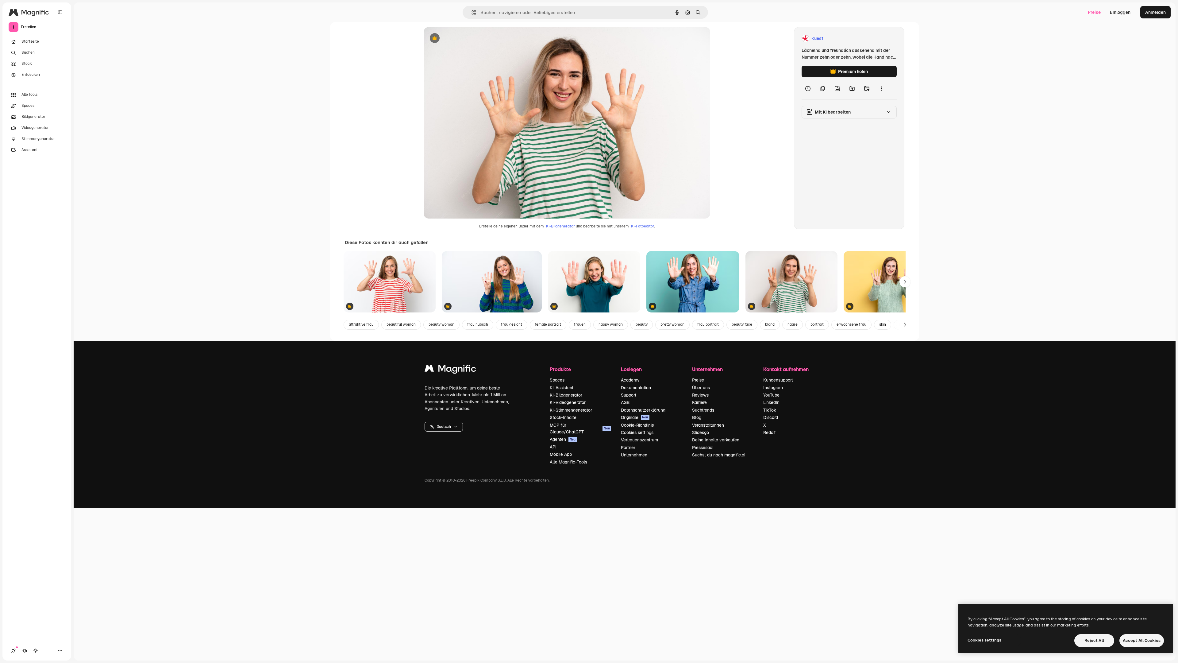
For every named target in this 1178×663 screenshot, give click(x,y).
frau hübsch (477, 324)
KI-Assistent (561, 387)
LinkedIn (771, 402)
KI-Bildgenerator (560, 226)
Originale (634, 417)
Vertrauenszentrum (639, 440)
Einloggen (1120, 12)
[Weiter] (904, 281)
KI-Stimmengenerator (571, 410)
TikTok (769, 410)
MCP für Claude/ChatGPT (580, 428)
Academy (630, 380)
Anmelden (1155, 12)
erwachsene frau (851, 324)
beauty (642, 324)
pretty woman (672, 324)
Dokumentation (636, 387)
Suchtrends (703, 410)
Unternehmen (634, 455)
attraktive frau (361, 324)
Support (628, 395)
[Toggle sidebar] (60, 12)
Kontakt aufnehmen (786, 369)
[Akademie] (24, 651)
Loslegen (631, 369)
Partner (628, 447)
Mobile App (561, 454)
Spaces (557, 380)
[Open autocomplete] (471, 12)
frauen (580, 324)
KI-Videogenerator (568, 402)
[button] (444, 427)
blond (770, 324)
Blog (696, 417)
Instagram (773, 387)
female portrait (548, 324)
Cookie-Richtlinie (637, 425)
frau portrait (708, 324)
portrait (817, 324)
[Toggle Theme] (35, 651)
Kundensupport (778, 380)
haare (792, 324)
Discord (770, 417)
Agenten (563, 439)
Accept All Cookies (1142, 640)
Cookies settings (637, 432)
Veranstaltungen (708, 425)
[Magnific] (450, 370)
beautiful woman (401, 324)
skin (882, 324)
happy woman (611, 324)
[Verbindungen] (13, 651)
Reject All (1094, 640)
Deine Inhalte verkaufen (715, 440)
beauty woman (441, 324)
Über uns (701, 387)
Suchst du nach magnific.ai (718, 455)
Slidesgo (700, 432)
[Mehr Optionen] (881, 88)
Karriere (699, 402)
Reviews (700, 395)
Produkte (560, 369)
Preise (1094, 12)
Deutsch (444, 426)
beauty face (742, 324)
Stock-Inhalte (563, 417)
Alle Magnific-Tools (568, 462)
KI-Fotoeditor (642, 226)
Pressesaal (703, 447)
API (553, 447)
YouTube (771, 395)
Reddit (769, 432)
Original (463, 38)
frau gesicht (511, 324)
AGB (625, 402)
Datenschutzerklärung (643, 410)
